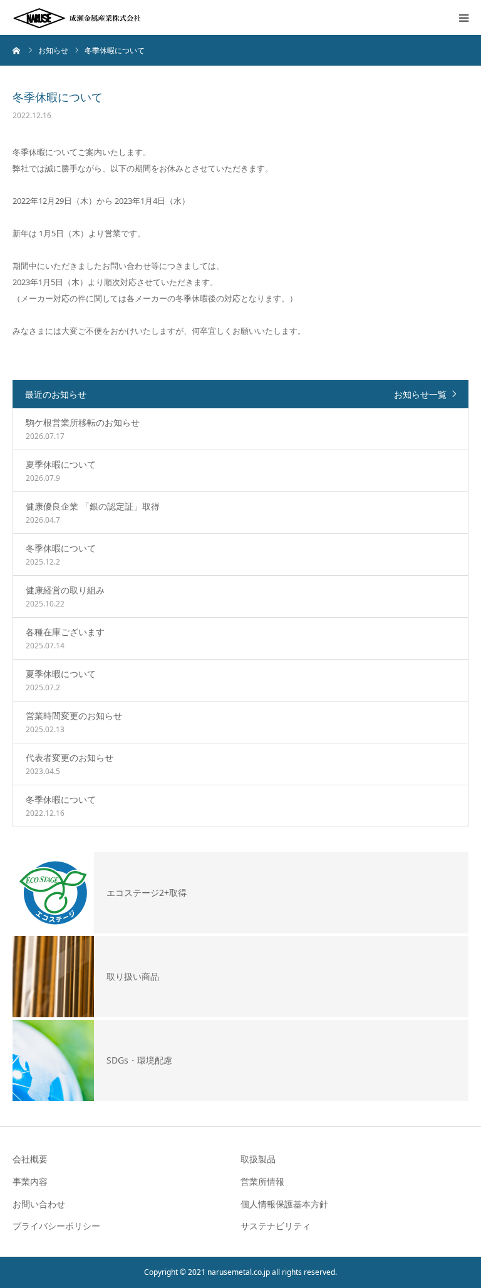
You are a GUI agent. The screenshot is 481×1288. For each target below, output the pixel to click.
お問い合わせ (39, 1204)
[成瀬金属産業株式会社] (78, 17)
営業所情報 (262, 1181)
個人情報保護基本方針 (284, 1204)
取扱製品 (258, 1159)
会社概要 (30, 1159)
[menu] (463, 17)
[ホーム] (17, 50)
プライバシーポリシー (56, 1226)
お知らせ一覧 (420, 394)
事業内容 (30, 1181)
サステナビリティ (275, 1226)
